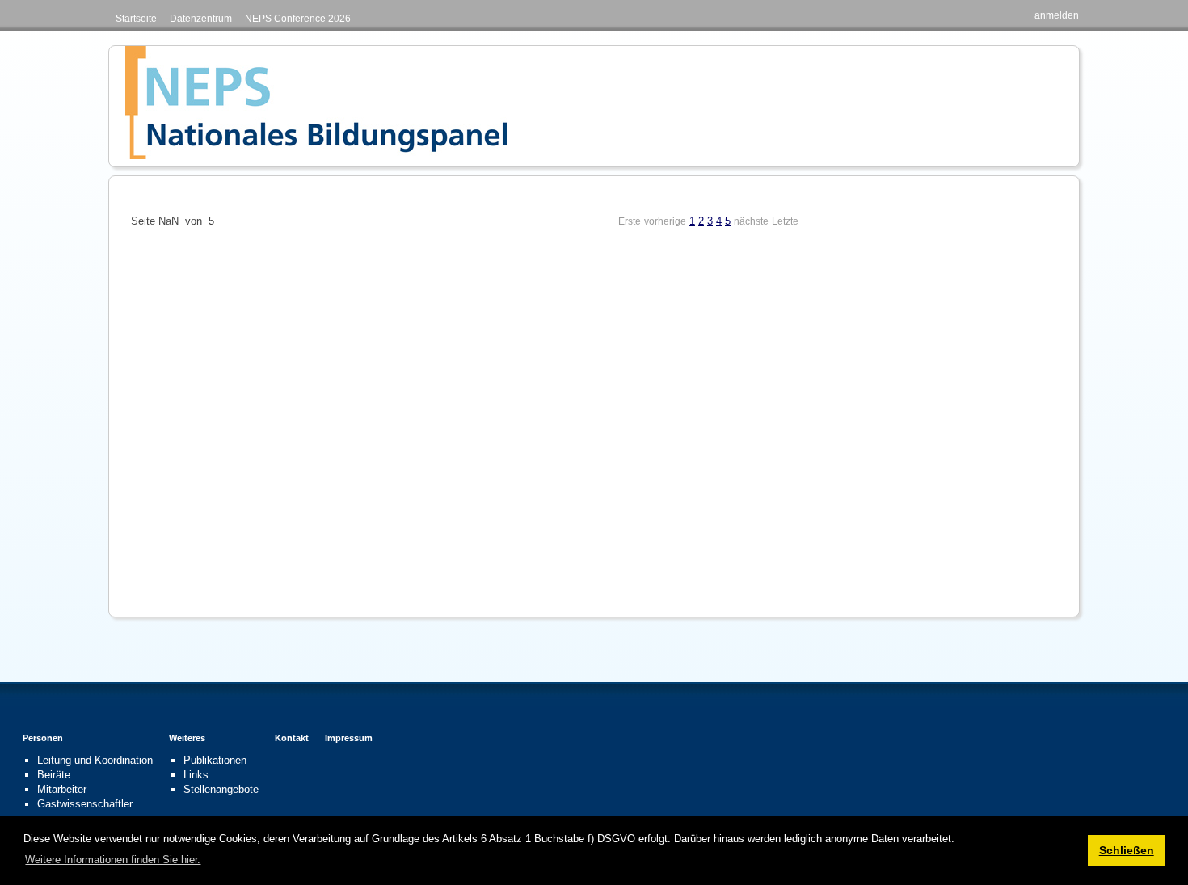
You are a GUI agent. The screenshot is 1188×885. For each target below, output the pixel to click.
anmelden (1056, 15)
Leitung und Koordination (95, 760)
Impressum (349, 738)
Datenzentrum (201, 18)
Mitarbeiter (61, 789)
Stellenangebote (221, 789)
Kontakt (292, 738)
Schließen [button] (1126, 850)
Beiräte (53, 775)
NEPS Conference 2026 (298, 18)
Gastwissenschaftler (85, 804)
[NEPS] (316, 102)
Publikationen (214, 760)
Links (196, 775)
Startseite (136, 18)
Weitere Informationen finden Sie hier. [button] (112, 859)
